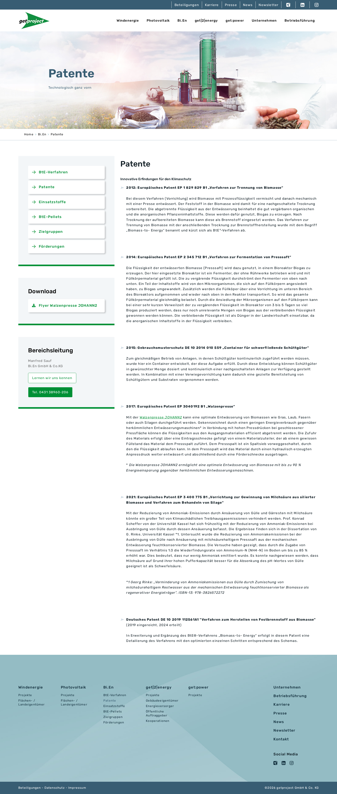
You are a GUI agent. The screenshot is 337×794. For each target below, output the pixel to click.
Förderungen (52, 246)
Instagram (314, 4)
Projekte (25, 695)
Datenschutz (54, 788)
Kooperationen (157, 721)
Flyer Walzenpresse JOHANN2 (68, 305)
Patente (57, 134)
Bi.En (182, 20)
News (248, 5)
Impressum (77, 788)
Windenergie (128, 20)
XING (288, 4)
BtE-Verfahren (53, 172)
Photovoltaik (158, 20)
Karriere (212, 5)
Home (29, 134)
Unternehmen (264, 20)
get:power (235, 20)
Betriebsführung (300, 20)
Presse (231, 5)
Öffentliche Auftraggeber (156, 713)
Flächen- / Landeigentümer (31, 702)
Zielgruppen (51, 232)
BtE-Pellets (50, 217)
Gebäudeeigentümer (162, 700)
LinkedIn (302, 4)
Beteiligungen (187, 5)
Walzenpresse (161, 417)
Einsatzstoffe (52, 202)
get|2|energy (206, 20)
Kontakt (281, 739)
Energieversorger (160, 706)
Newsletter (268, 5)
